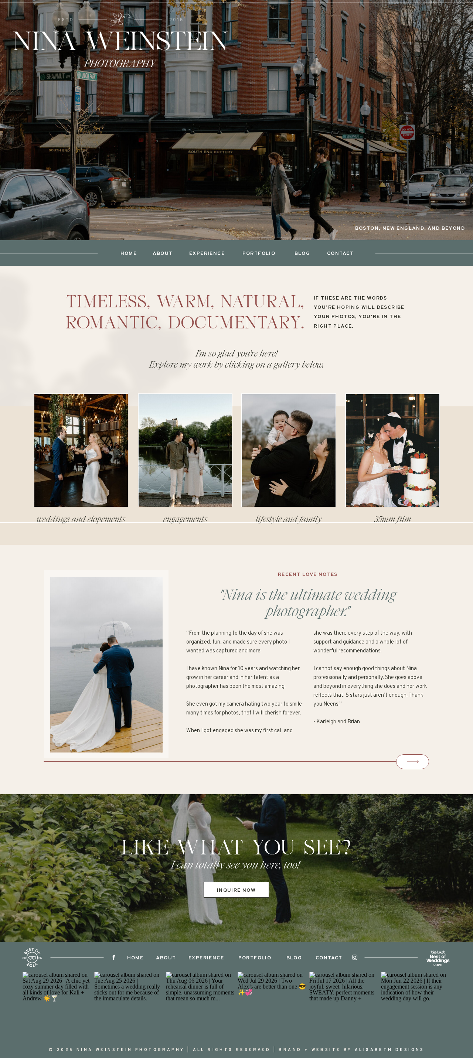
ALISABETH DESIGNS (390, 1049)
